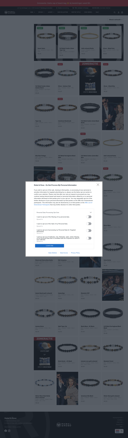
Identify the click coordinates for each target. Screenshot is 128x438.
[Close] (98, 185)
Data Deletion (52, 253)
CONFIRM (49, 246)
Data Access (64, 253)
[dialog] (64, 219)
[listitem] (64, 212)
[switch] (88, 216)
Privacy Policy (75, 253)
